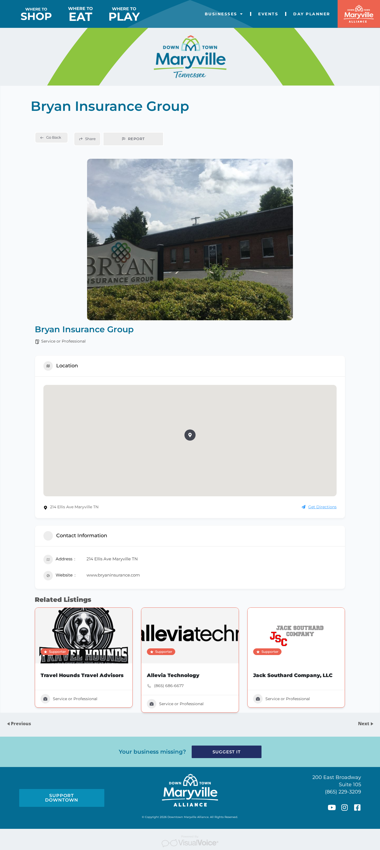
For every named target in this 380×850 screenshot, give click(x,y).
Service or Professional (63, 341)
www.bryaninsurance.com (113, 575)
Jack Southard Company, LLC (292, 675)
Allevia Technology (173, 675)
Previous (21, 724)
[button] (190, 435)
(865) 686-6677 (169, 685)
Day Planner (311, 13)
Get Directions (322, 507)
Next (364, 724)
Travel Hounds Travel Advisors (82, 675)
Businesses (221, 13)
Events (268, 13)
